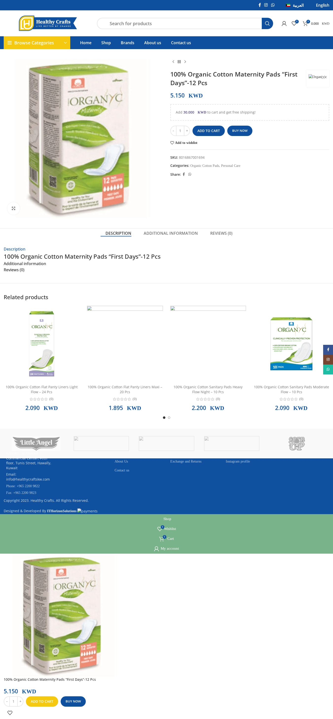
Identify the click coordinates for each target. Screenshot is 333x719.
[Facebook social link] (260, 5)
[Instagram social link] (266, 5)
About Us (121, 461)
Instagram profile (238, 461)
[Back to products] (179, 62)
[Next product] (185, 62)
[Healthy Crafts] (129, 443)
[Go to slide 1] (164, 417)
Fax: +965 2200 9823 (21, 493)
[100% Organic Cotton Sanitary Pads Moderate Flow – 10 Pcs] (291, 343)
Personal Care (230, 166)
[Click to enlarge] (13, 208)
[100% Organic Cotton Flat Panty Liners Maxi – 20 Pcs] (125, 343)
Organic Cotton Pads (204, 166)
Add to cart (208, 130)
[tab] (116, 233)
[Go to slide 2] (169, 417)
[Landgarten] (64, 443)
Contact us (122, 470)
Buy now (239, 130)
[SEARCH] (267, 23)
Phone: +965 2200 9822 (23, 486)
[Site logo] (48, 23)
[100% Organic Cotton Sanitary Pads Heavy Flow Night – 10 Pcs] (208, 343)
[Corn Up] (260, 443)
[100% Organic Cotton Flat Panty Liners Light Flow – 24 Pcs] (42, 343)
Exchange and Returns (185, 461)
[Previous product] (173, 62)
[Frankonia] (195, 443)
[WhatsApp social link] (272, 5)
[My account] (284, 23)
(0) (51, 399)
